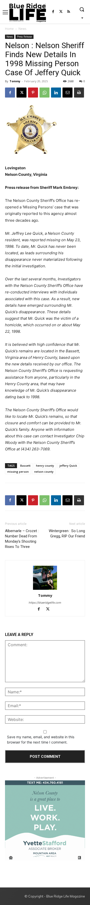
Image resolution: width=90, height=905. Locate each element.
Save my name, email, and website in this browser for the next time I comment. (40, 739)
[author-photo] (45, 578)
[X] (21, 93)
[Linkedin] (56, 93)
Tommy (15, 81)
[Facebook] (53, 12)
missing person (18, 471)
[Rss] (68, 12)
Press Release (24, 36)
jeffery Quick (68, 465)
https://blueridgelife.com (45, 602)
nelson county (44, 471)
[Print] (79, 93)
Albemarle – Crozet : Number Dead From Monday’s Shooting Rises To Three (22, 539)
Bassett (25, 465)
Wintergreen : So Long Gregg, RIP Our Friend (67, 533)
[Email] (67, 93)
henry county (45, 465)
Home (9, 29)
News (22, 29)
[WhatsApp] (45, 93)
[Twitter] (61, 12)
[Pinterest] (33, 93)
